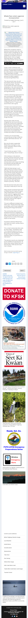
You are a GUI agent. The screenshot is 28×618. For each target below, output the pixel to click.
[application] (14, 63)
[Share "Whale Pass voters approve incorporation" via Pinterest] (18, 263)
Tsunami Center (8, 572)
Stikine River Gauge (9, 562)
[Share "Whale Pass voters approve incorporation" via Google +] (12, 263)
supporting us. (16, 252)
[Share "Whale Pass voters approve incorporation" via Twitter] (9, 263)
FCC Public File (14, 614)
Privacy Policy (13, 610)
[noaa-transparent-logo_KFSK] (14, 324)
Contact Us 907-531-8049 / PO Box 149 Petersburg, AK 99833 (13, 612)
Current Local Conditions (10, 533)
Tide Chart (6, 554)
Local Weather (7, 540)
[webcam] (14, 483)
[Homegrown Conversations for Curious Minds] (14, 385)
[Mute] (18, 63)
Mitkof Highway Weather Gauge (12, 537)
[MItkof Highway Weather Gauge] (14, 422)
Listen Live (7, 4)
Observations (7, 551)
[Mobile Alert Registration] (12, 466)
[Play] (6, 63)
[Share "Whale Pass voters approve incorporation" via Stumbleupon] (21, 263)
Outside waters (8, 547)
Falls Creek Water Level (10, 565)
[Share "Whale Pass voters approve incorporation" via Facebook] (6, 263)
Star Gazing (7, 558)
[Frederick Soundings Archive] (14, 595)
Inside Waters (7, 544)
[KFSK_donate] (14, 299)
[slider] (21, 63)
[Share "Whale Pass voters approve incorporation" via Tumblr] (15, 263)
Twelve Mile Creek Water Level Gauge (13, 569)
